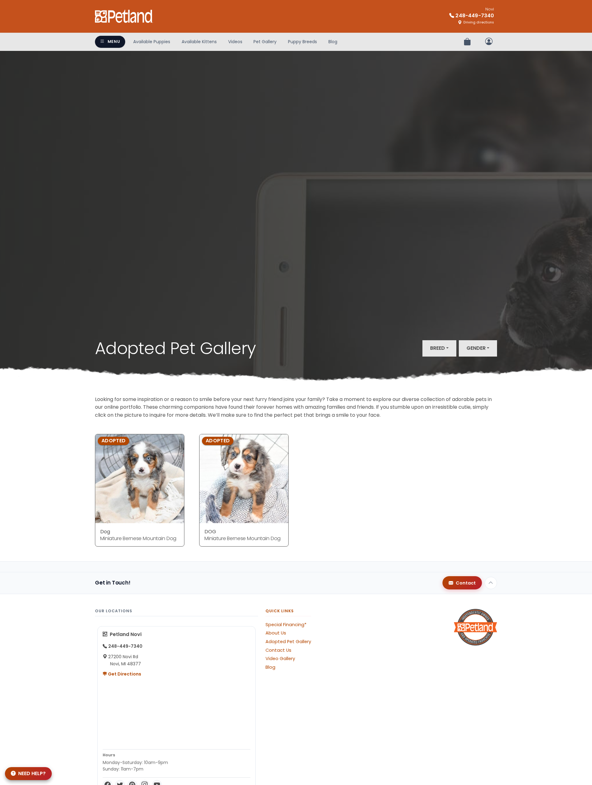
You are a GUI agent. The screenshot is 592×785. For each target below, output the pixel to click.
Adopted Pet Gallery (288, 641)
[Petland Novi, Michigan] (124, 16)
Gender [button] (476, 348)
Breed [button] (437, 348)
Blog (332, 42)
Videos (235, 42)
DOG (210, 531)
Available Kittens (199, 42)
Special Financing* (285, 625)
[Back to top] (491, 583)
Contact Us (278, 650)
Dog (105, 531)
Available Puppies (151, 42)
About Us (275, 633)
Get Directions (124, 674)
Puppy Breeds (302, 42)
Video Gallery (280, 658)
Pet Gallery (265, 42)
